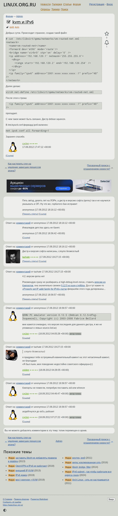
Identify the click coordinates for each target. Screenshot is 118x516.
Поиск (64, 9)
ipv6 (11, 27)
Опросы (45, 9)
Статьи (67, 4)
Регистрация (96, 4)
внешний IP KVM (25, 470)
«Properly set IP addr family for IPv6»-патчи (44, 289)
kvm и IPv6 (23, 21)
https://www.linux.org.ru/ (13, 505)
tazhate (26, 257)
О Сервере (7, 499)
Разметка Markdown (39, 499)
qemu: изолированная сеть (86, 462)
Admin (19, 16)
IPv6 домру (21, 475)
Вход (110, 4)
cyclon (25, 143)
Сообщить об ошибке (12, 502)
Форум (77, 4)
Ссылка (9, 156)
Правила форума (21, 499)
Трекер (55, 9)
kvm (17, 27)
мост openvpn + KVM (27, 480)
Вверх (111, 499)
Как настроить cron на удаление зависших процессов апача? (24, 167)
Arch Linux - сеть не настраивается (90, 480)
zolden (25, 370)
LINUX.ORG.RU (19, 4)
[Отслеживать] (106, 42)
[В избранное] (106, 33)
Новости (46, 4)
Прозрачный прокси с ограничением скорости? (96, 167)
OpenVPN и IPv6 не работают (31, 466)
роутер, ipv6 (78, 458)
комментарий (23, 223)
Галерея (57, 4)
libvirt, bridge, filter (81, 467)
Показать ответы (30, 214)
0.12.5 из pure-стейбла (73, 285)
